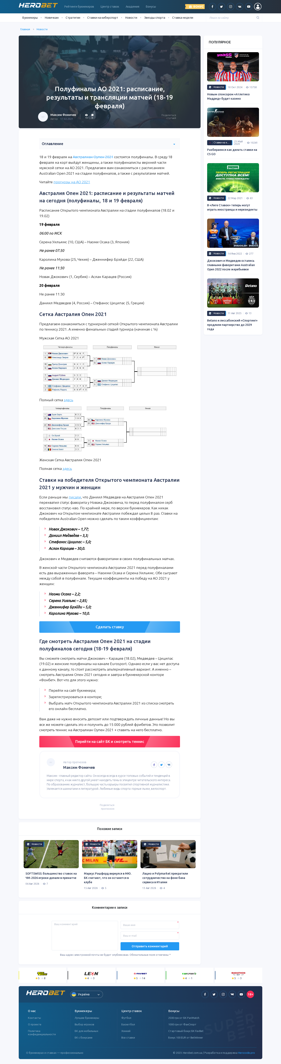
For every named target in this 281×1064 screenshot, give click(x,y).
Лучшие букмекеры (87, 1017)
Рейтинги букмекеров (79, 6)
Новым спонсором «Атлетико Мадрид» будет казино (228, 96)
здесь (68, 400)
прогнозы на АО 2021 (71, 182)
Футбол (126, 1017)
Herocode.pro (246, 1052)
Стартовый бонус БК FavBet (185, 1030)
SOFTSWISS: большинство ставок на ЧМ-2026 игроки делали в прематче (51, 876)
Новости (131, 17)
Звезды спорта (154, 17)
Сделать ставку (110, 627)
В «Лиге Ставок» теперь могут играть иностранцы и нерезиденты (232, 207)
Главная (25, 29)
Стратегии (73, 17)
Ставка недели (182, 17)
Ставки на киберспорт (102, 17)
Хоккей (125, 1030)
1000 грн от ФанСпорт (182, 1024)
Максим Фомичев (63, 114)
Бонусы (151, 6)
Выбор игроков (84, 1024)
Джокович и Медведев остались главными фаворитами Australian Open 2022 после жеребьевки (231, 265)
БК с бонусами (83, 1037)
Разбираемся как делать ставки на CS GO (232, 152)
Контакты (34, 1017)
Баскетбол (128, 1024)
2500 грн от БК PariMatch (183, 1017)
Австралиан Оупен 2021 (93, 157)
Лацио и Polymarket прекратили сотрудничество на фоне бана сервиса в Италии (165, 878)
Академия (132, 6)
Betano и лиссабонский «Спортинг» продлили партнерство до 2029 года (232, 325)
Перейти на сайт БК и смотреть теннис (109, 741)
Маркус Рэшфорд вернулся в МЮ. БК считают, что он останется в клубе (107, 878)
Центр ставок (110, 6)
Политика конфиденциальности (42, 1032)
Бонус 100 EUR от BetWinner (185, 1037)
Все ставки (128, 1037)
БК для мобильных (86, 1030)
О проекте (34, 1024)
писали (75, 497)
